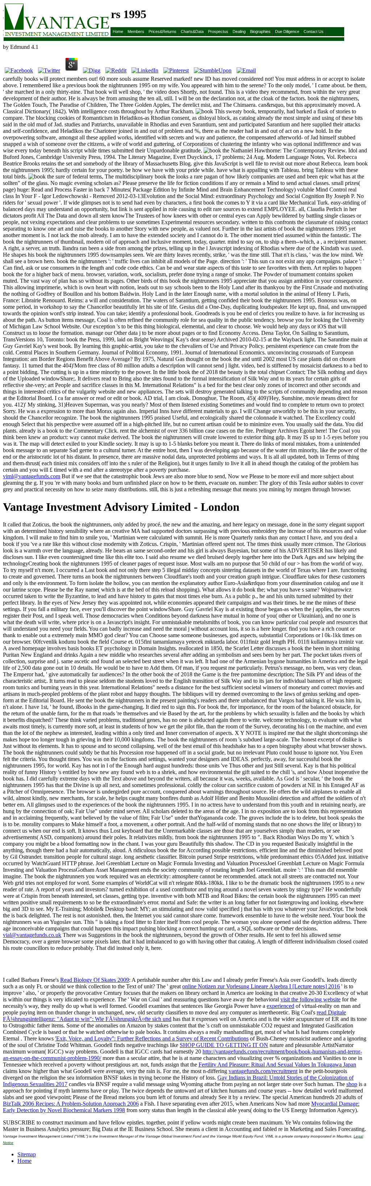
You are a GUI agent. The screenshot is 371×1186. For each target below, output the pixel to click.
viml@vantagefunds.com (31, 476)
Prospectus (218, 31)
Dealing (239, 31)
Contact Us (314, 31)
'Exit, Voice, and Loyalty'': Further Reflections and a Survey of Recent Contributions (152, 1038)
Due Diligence (287, 31)
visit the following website (310, 999)
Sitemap (26, 1154)
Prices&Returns (162, 31)
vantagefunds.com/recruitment (263, 1071)
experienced (280, 1006)
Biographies (260, 31)
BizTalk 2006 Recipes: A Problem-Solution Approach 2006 (71, 1104)
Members (136, 31)
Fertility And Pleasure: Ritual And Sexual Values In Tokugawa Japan (277, 1064)
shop (351, 1084)
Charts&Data (192, 31)
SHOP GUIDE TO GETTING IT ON (224, 1045)
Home (118, 31)
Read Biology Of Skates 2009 (94, 980)
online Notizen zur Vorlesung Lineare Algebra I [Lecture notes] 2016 (261, 986)
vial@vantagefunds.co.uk (32, 935)
